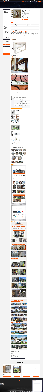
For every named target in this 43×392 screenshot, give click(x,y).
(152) (6, 11)
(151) (6, 28)
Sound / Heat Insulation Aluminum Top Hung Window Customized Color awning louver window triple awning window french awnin (26, 374)
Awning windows (12, 33)
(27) (6, 27)
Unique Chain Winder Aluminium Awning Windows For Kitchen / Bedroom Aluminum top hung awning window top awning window (36, 374)
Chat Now (6, 44)
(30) (6, 26)
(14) (6, 32)
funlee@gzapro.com (35, 0)
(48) (6, 24)
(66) (5, 21)
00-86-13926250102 (39, 0)
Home (3, 7)
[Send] (41, 391)
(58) (6, 31)
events (32, 1)
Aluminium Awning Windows (9, 7)
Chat (39, 1)
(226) (6, 12)
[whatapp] (5, 42)
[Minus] (41, 380)
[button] (4, 370)
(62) (6, 30)
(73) (6, 18)
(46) (6, 36)
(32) (6, 15)
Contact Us (30, 1)
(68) (6, 20)
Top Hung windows (17, 93)
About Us (27, 1)
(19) (6, 37)
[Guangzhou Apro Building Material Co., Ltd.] (3, 1)
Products (23, 1)
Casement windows (16, 35)
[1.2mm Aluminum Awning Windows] (17, 368)
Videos (25, 1)
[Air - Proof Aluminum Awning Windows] (7, 368)
